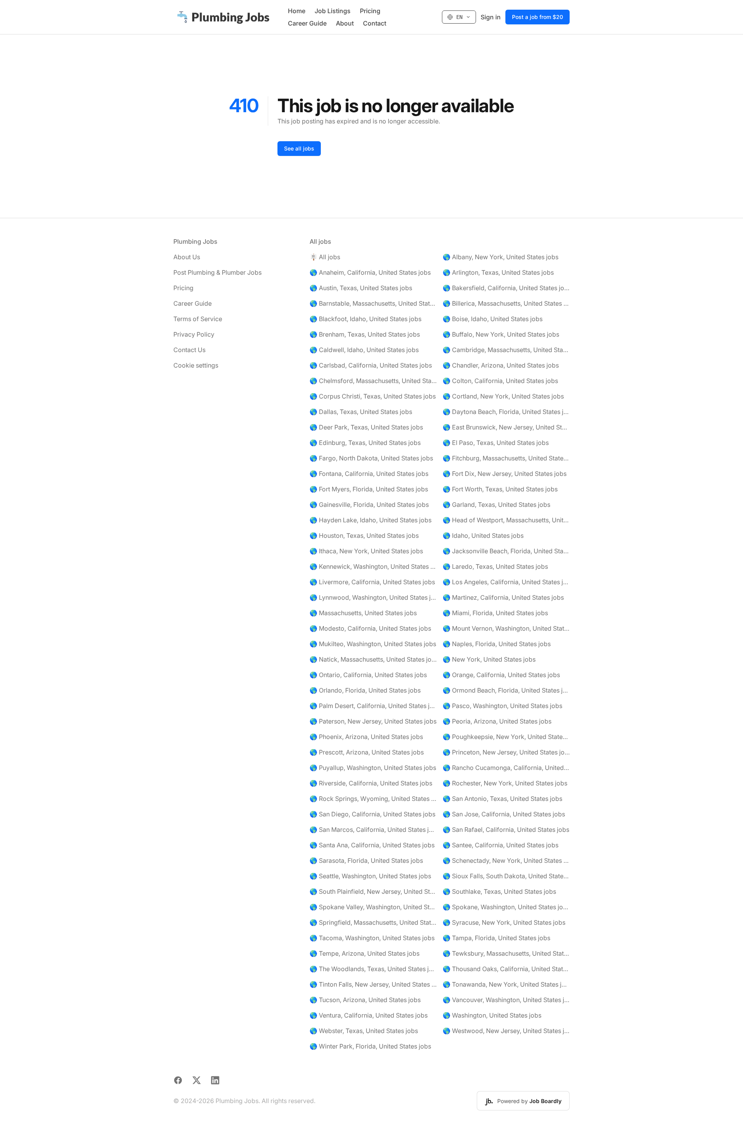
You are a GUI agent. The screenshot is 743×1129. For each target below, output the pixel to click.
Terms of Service (197, 319)
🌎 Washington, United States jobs (492, 1015)
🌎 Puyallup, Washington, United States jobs (373, 767)
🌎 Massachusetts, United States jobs (363, 613)
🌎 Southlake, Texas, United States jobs (499, 891)
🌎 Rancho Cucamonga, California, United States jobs (506, 767)
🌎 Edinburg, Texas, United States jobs (365, 442)
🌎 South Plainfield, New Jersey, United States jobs (373, 891)
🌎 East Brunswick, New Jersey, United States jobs (506, 427)
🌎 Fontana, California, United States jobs (369, 473)
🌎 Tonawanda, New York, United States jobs (506, 984)
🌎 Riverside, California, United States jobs (371, 783)
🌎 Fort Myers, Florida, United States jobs (369, 489)
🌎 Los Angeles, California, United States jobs (506, 582)
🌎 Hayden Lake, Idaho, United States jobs (370, 520)
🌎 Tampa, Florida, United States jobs (496, 938)
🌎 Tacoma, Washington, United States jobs (372, 938)
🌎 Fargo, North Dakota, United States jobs (371, 458)
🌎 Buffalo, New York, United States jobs (501, 334)
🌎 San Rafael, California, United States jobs (506, 829)
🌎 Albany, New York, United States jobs (500, 257)
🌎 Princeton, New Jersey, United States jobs (506, 752)
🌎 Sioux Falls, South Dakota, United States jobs (506, 876)
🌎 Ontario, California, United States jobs (368, 675)
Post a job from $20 (537, 17)
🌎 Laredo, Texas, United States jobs (495, 566)
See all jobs (299, 148)
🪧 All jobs (325, 257)
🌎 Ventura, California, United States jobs (369, 1015)
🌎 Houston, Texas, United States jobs (364, 535)
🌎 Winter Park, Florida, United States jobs (370, 1046)
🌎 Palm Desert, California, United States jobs (373, 706)
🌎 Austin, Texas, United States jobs (361, 288)
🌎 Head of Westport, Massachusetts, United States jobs (506, 520)
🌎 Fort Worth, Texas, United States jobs (500, 489)
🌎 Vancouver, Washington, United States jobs (506, 1000)
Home (296, 11)
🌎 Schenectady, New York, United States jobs (506, 860)
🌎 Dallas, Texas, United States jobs (361, 412)
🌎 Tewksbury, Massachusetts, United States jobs (506, 953)
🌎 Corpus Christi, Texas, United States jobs (373, 396)
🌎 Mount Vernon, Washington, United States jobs (506, 628)
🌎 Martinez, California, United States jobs (503, 597)
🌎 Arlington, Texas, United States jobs (498, 272)
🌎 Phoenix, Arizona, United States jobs (366, 737)
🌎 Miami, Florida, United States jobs (495, 613)
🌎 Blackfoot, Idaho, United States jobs (365, 319)
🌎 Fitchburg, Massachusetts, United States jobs (506, 458)
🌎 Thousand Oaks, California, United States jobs (506, 969)
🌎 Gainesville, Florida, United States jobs (369, 504)
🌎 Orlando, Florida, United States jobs (365, 690)
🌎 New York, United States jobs (489, 659)
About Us (186, 257)
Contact (374, 23)
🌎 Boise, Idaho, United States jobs (493, 319)
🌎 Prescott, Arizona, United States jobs (367, 752)
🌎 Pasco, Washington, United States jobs (502, 706)
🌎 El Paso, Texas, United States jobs (496, 442)
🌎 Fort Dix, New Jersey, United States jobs (505, 473)
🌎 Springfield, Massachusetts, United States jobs (373, 922)
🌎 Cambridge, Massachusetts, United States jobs (506, 350)
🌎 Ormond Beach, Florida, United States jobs (506, 690)
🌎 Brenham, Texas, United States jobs (365, 334)
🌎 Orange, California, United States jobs (501, 675)
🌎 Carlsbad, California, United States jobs (371, 365)
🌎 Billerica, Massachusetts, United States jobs (506, 303)
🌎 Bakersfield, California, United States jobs (506, 288)
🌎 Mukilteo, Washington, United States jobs (373, 644)
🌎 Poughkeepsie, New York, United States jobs (506, 737)
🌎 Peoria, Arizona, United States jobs (497, 721)
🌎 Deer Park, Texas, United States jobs (366, 427)
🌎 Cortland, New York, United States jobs (503, 396)
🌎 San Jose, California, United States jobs (504, 814)
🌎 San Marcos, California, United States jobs (373, 829)
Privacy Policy (193, 334)
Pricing (370, 11)
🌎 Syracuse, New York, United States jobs (504, 922)
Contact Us (189, 350)
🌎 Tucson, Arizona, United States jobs (365, 1000)
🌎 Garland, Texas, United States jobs (496, 504)
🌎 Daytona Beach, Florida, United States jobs (506, 412)
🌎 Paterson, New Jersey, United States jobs (373, 721)
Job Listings (333, 11)
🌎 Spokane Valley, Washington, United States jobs (373, 907)
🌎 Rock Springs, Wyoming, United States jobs (373, 798)
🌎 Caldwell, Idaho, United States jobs (364, 350)
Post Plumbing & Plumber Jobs (217, 272)
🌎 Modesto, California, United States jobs (370, 628)
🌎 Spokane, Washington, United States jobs (506, 907)
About (345, 23)
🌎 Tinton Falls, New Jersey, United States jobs (373, 984)
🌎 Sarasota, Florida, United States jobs (366, 860)
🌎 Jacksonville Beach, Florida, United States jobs (506, 551)
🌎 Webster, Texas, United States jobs (364, 1031)
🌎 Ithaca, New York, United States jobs (366, 551)
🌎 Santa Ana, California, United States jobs (372, 845)
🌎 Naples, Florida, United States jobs (497, 644)
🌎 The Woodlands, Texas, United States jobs (373, 969)
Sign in (491, 17)
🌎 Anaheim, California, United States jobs (370, 272)
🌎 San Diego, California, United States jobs (372, 814)
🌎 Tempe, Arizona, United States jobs (364, 953)
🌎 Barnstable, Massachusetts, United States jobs (373, 303)
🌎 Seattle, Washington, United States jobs (370, 876)
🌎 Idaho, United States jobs (483, 535)
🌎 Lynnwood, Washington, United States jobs (373, 597)
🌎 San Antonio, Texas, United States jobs (502, 798)
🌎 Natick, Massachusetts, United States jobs (373, 659)
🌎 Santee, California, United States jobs (500, 845)
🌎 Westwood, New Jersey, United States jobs (506, 1031)
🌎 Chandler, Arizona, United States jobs (501, 365)
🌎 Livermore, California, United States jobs (372, 582)
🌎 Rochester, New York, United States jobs (505, 783)
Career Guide (307, 23)
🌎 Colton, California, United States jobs (500, 381)
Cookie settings (195, 365)
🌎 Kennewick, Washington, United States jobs (373, 566)
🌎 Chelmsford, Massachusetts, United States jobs (373, 381)
